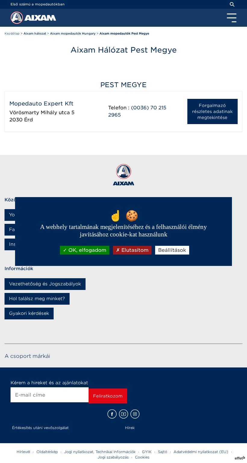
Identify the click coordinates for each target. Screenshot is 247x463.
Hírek (130, 427)
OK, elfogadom (86, 250)
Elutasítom (134, 250)
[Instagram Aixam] (134, 414)
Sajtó (162, 451)
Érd (28, 120)
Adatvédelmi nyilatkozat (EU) (201, 451)
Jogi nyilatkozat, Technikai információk (100, 451)
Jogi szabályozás (113, 457)
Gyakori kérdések (29, 313)
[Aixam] (17, 19)
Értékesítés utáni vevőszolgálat (40, 427)
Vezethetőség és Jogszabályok (45, 284)
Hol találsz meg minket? (37, 298)
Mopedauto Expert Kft (41, 103)
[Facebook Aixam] (112, 414)
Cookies (142, 457)
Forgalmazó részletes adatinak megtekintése (212, 111)
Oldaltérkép (47, 451)
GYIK (147, 451)
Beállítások (172, 250)
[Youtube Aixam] (123, 414)
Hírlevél (23, 451)
